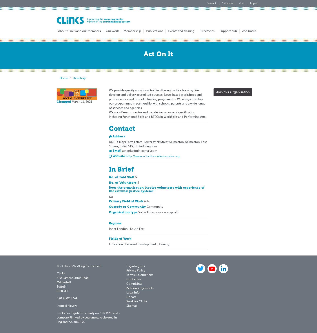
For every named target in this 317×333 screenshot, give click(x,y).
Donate (131, 297)
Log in (253, 3)
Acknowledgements (140, 288)
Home (64, 78)
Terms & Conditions (139, 275)
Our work (112, 31)
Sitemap (132, 306)
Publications (154, 31)
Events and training (181, 31)
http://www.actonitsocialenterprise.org (152, 156)
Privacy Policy (135, 270)
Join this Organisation (233, 92)
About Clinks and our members (79, 31)
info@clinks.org (67, 306)
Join (241, 3)
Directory (79, 78)
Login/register (135, 266)
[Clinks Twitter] (201, 268)
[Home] (93, 20)
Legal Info (133, 292)
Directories (206, 31)
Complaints (134, 283)
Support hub (228, 31)
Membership (132, 31)
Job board (249, 31)
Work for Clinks (136, 301)
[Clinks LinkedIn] (223, 268)
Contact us (133, 279)
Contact (211, 3)
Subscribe (227, 3)
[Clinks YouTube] (212, 268)
